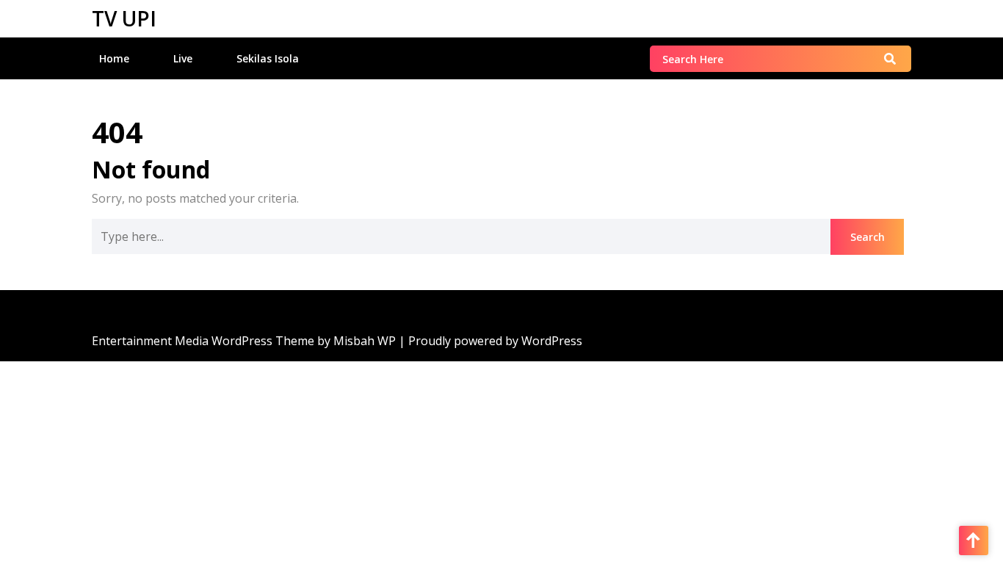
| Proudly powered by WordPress (490, 341)
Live (182, 58)
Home (114, 58)
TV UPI (124, 18)
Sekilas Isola (267, 58)
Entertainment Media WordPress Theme (204, 341)
